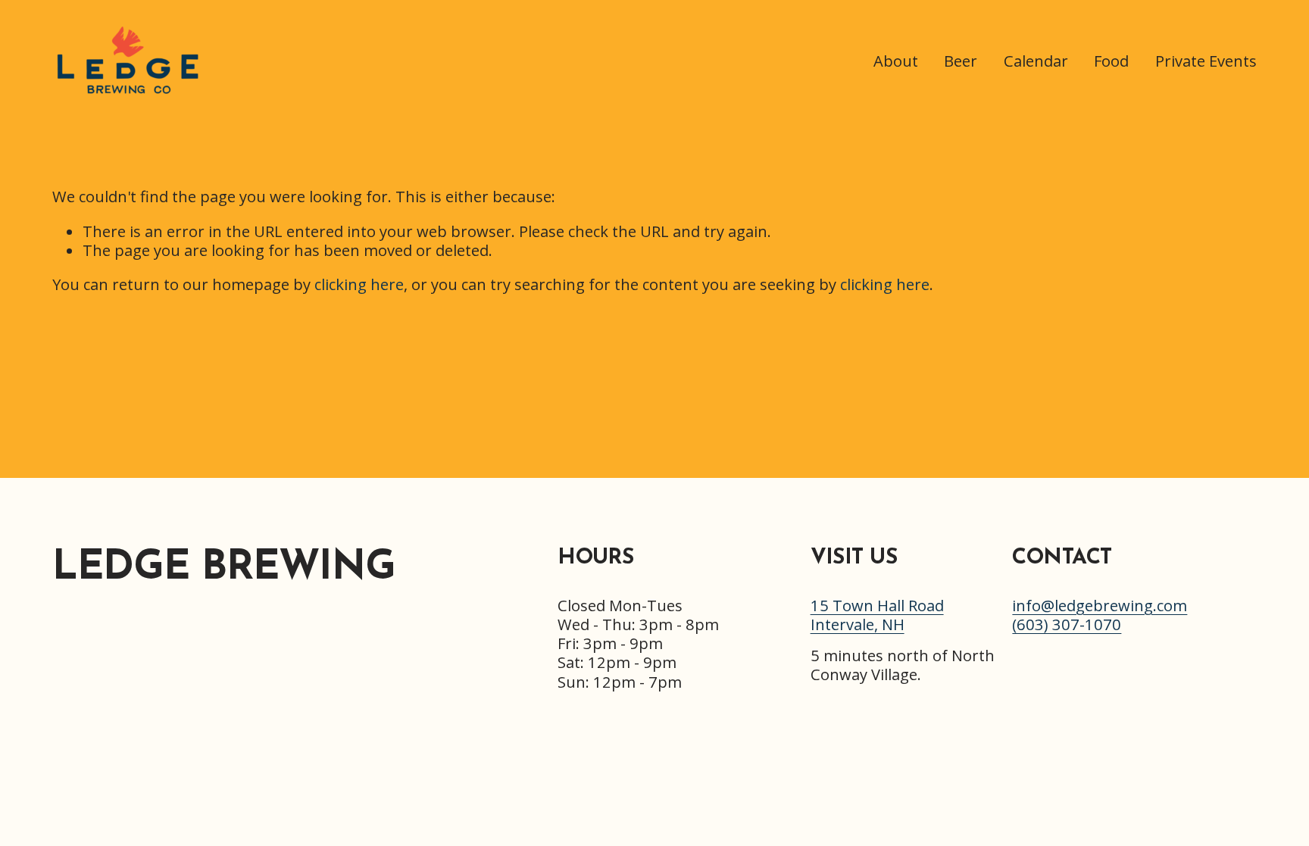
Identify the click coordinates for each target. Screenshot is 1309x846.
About (895, 60)
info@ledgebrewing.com (1099, 605)
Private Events (1206, 60)
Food (1111, 60)
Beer (960, 60)
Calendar (1036, 60)
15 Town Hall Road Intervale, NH (877, 615)
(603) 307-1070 (1066, 624)
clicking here (359, 284)
